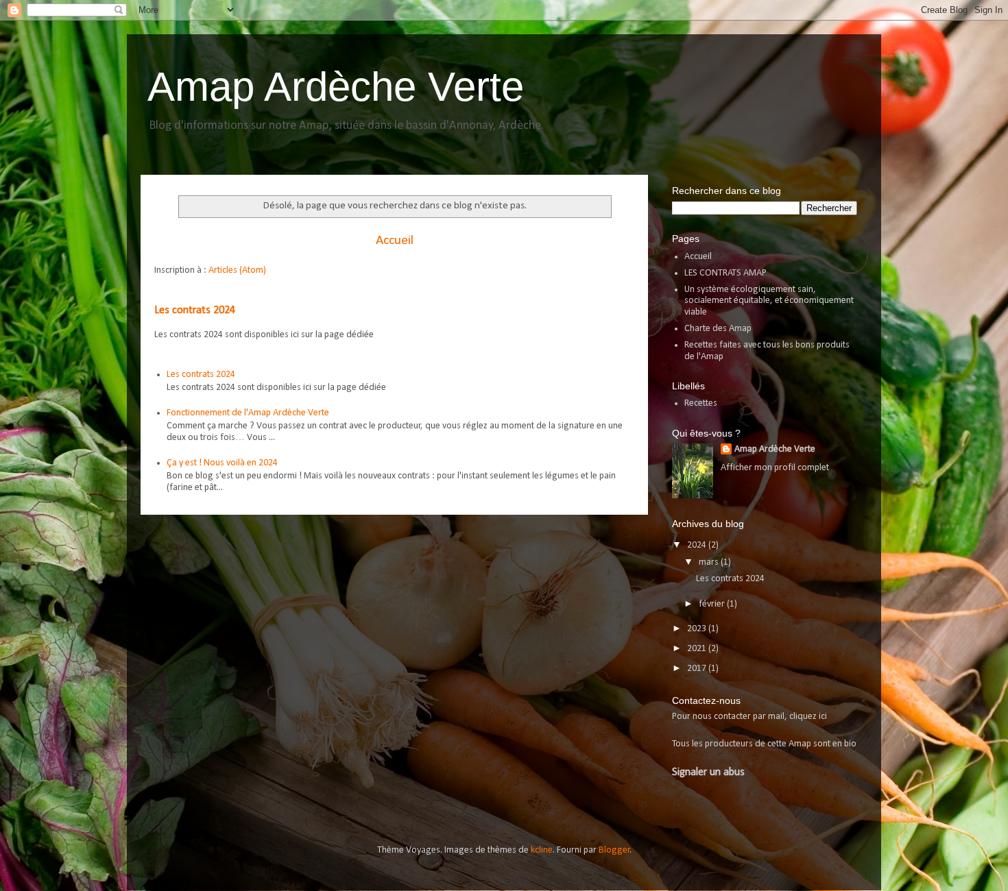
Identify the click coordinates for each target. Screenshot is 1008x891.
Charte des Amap (718, 329)
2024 (697, 545)
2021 (697, 649)
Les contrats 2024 (194, 310)
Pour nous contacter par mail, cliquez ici (749, 716)
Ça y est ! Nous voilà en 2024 (222, 463)
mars (710, 562)
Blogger (614, 850)
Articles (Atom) (237, 270)
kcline (542, 850)
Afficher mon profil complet (775, 468)
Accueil (394, 240)
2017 (697, 668)
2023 (697, 629)
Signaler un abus (708, 772)
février (713, 604)
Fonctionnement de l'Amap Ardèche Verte (248, 413)
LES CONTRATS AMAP (725, 273)
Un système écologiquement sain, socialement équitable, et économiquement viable (769, 301)
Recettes (700, 403)
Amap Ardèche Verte (335, 87)
